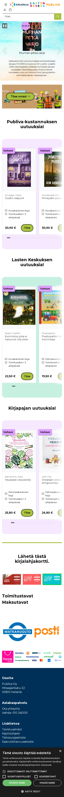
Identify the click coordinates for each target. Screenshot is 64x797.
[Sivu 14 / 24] (36, 237)
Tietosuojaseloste (14, 737)
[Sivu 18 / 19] (49, 386)
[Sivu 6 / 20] (24, 522)
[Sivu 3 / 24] (13, 237)
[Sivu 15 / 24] (38, 237)
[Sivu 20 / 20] (52, 522)
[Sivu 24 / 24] (56, 237)
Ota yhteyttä (11, 708)
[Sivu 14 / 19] (41, 386)
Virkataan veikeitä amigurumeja (52, 481)
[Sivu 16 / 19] (45, 386)
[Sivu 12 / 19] (37, 386)
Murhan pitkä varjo (32, 53)
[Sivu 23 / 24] (54, 237)
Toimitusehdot (12, 729)
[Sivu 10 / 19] (33, 386)
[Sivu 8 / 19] (29, 386)
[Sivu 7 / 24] (22, 237)
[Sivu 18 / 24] (44, 237)
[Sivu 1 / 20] (12, 522)
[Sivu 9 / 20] (30, 522)
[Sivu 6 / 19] (25, 386)
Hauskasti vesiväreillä (18, 479)
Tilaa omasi (19, 96)
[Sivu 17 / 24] (42, 237)
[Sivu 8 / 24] (24, 237)
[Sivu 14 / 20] (40, 522)
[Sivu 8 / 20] (28, 522)
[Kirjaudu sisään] (4, 9)
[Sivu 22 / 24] (52, 237)
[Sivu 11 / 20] (34, 522)
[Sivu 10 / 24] (28, 237)
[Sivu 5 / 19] (23, 386)
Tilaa (27, 227)
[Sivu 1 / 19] (13, 386)
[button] (32, 791)
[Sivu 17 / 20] (46, 522)
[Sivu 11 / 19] (35, 386)
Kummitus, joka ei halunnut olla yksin (16, 338)
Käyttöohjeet (11, 733)
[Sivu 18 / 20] (48, 522)
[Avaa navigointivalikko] (6, 4)
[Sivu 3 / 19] (18, 386)
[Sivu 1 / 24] (8, 237)
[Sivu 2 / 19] (16, 386)
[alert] (32, 772)
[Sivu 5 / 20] (22, 522)
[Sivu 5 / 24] (17, 237)
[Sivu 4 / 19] (21, 386)
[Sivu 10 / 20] (32, 522)
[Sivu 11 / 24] (30, 237)
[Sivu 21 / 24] (50, 237)
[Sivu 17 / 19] (47, 386)
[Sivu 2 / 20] (15, 522)
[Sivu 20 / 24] (48, 237)
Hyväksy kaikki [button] (17, 782)
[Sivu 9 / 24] (26, 237)
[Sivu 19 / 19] (51, 386)
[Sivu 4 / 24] (15, 237)
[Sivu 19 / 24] (46, 237)
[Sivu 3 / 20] (17, 522)
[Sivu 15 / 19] (43, 386)
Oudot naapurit (14, 198)
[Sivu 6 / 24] (19, 237)
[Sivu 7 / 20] (26, 522)
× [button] (60, 751)
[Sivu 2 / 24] (11, 237)
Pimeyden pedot (52, 198)
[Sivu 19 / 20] (50, 522)
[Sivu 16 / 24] (40, 237)
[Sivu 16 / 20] (44, 522)
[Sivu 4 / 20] (19, 522)
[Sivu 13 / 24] (34, 237)
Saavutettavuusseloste (18, 741)
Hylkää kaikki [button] (47, 782)
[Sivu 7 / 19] (27, 386)
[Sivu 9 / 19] (31, 386)
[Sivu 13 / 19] (39, 386)
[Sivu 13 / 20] (38, 522)
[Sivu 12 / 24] (32, 237)
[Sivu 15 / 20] (42, 522)
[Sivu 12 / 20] (36, 522)
